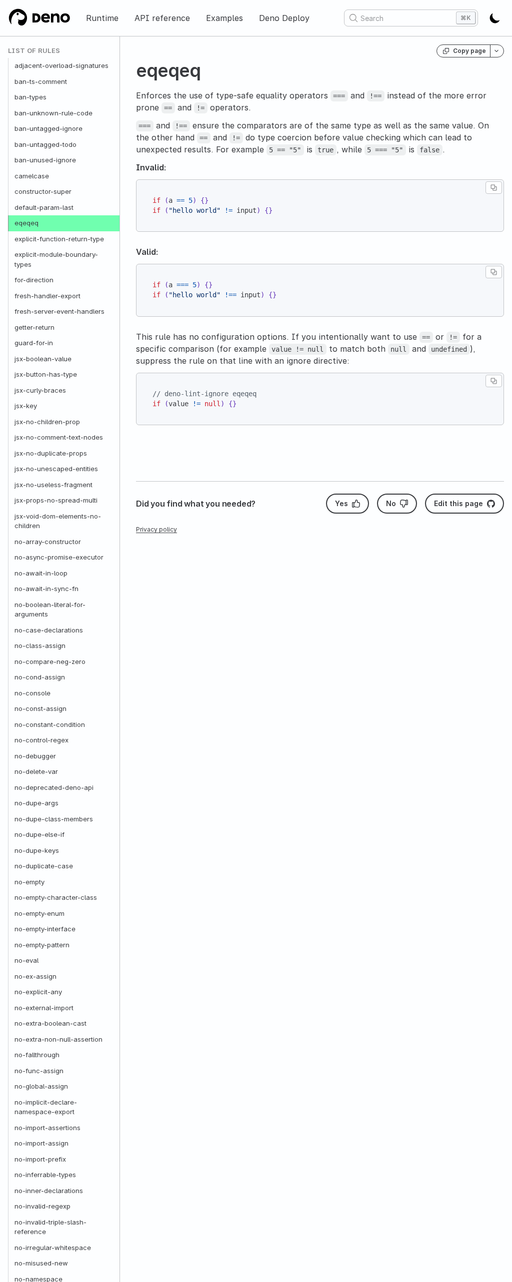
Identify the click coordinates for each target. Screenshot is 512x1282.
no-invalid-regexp (42, 1206)
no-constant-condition (49, 724)
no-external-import (44, 1008)
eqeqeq (26, 223)
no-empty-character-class (55, 897)
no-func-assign (39, 1071)
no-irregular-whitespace (52, 1248)
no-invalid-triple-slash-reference (50, 1227)
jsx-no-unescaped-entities (56, 469)
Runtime (102, 18)
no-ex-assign (35, 976)
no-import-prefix (40, 1159)
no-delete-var (36, 771)
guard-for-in (33, 343)
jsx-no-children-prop (47, 422)
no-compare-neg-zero (50, 661)
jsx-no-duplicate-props (50, 453)
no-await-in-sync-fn (46, 589)
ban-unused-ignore (45, 160)
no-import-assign (41, 1143)
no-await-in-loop (41, 573)
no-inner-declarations (48, 1191)
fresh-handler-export (47, 296)
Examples (224, 18)
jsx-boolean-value (43, 359)
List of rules (34, 50)
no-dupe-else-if (39, 834)
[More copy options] (497, 51)
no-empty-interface (45, 929)
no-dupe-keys (36, 850)
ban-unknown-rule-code (53, 113)
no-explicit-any (38, 992)
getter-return (34, 327)
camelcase (31, 176)
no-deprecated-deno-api (54, 787)
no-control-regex (41, 740)
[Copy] (494, 187)
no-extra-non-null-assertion (58, 1039)
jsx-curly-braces (40, 390)
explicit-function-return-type (59, 239)
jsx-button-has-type (45, 374)
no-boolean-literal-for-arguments (50, 610)
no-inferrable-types (45, 1175)
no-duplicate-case (43, 866)
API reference (162, 18)
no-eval (26, 960)
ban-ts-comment (40, 81)
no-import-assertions (47, 1128)
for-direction (34, 280)
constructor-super (43, 191)
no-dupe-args (36, 803)
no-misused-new (41, 1263)
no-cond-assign (39, 677)
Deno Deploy (284, 18)
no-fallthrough (37, 1055)
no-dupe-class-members (53, 819)
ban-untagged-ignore (48, 128)
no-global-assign (41, 1086)
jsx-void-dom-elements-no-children (57, 521)
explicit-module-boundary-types (56, 259)
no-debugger (35, 756)
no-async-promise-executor (59, 557)
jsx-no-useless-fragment (53, 485)
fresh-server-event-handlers (59, 311)
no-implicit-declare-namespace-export (45, 1107)
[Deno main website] (39, 18)
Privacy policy (156, 529)
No (391, 503)
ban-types (30, 97)
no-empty (29, 882)
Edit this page (458, 503)
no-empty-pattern (42, 945)
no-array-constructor (47, 542)
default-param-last (44, 207)
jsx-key (25, 406)
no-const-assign (40, 708)
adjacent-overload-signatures (61, 65)
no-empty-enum (39, 913)
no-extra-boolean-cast (50, 1023)
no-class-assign (40, 645)
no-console (32, 693)
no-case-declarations (48, 630)
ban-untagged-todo (45, 144)
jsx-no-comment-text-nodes (58, 437)
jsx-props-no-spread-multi (56, 500)
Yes (341, 503)
